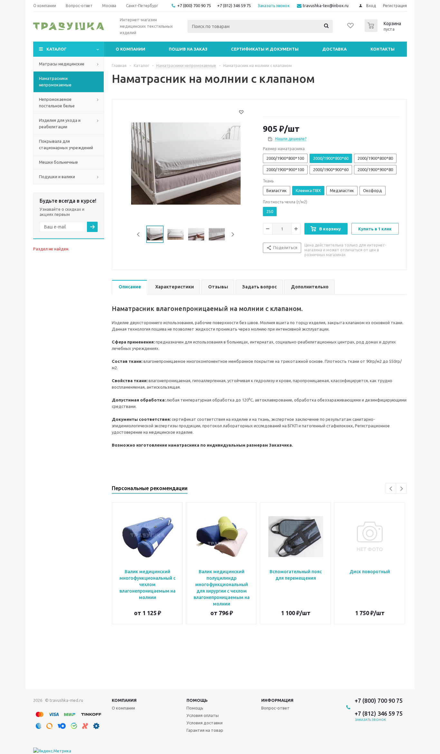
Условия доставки (205, 722)
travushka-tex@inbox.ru (326, 5)
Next (232, 234)
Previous (138, 234)
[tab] (129, 287)
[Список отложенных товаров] (351, 28)
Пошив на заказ (188, 49)
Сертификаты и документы (265, 49)
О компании (130, 49)
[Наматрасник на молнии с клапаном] (186, 163)
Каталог (56, 49)
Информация (277, 700)
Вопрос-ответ (275, 708)
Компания (124, 700)
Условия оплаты (203, 715)
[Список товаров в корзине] (383, 30)
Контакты (382, 49)
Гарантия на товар (205, 730)
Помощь (197, 700)
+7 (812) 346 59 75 (234, 5)
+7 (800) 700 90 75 (194, 5)
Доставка (334, 49)
